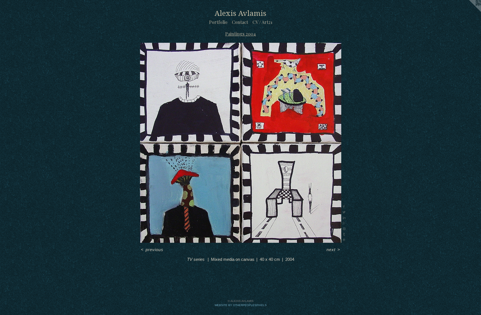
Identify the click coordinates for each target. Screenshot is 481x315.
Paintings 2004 (240, 34)
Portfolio (218, 22)
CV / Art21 (262, 22)
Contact (240, 22)
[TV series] (240, 143)
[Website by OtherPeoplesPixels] (470, 11)
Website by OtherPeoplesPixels (241, 305)
